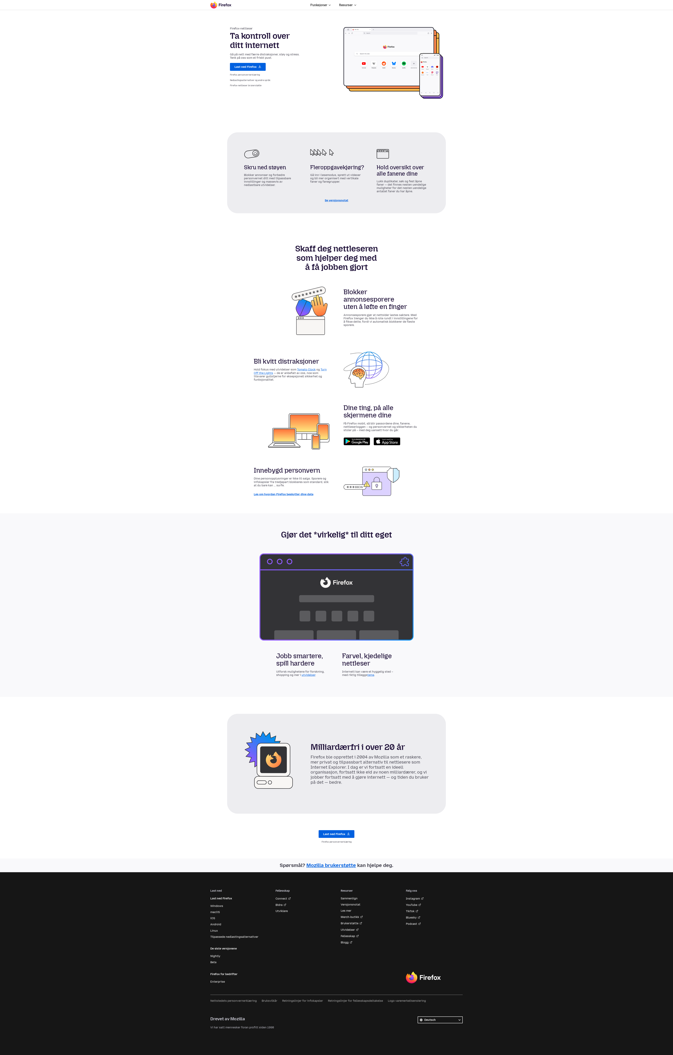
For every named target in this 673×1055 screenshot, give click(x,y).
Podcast (411, 923)
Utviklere (282, 911)
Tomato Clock (306, 369)
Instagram (413, 898)
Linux (214, 930)
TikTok (410, 911)
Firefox (423, 977)
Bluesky (411, 917)
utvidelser (308, 674)
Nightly (215, 956)
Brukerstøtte (349, 923)
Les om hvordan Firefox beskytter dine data (283, 494)
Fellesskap (348, 936)
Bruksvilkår (269, 1000)
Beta (213, 962)
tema (370, 674)
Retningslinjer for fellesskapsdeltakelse (355, 1000)
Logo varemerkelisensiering (407, 1000)
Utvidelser (348, 929)
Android (215, 924)
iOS (212, 918)
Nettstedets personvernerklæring (233, 1000)
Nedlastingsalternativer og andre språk (250, 80)
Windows (216, 906)
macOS (215, 912)
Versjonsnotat (350, 904)
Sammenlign (349, 898)
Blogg (345, 942)
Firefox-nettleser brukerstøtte (245, 85)
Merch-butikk (350, 917)
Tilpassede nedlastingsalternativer (234, 936)
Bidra (279, 905)
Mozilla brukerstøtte (331, 865)
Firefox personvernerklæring (245, 75)
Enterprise (217, 981)
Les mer (346, 910)
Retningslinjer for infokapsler (302, 1000)
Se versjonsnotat (336, 200)
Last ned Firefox (245, 67)
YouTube (411, 905)
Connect (281, 898)
